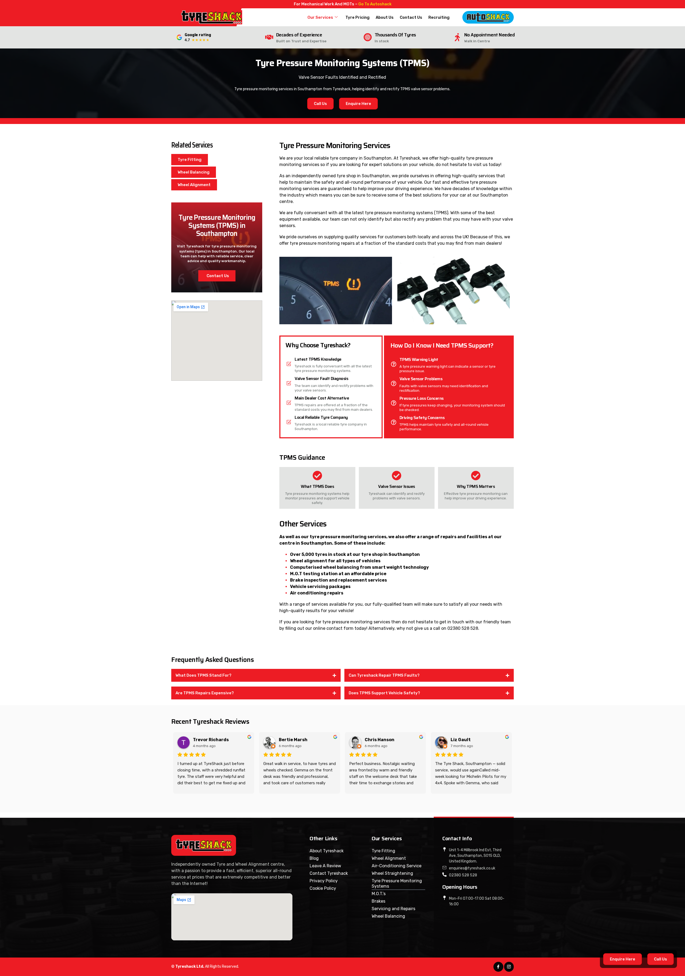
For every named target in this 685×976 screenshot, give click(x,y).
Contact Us (411, 17)
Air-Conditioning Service (396, 865)
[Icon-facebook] (498, 966)
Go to (364, 4)
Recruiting (439, 17)
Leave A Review (325, 865)
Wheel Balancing (388, 916)
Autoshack (380, 4)
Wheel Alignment (389, 858)
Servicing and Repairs (393, 908)
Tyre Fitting (383, 850)
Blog (314, 858)
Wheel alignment (308, 560)
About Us (385, 17)
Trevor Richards (211, 739)
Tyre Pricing (357, 17)
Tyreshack (409, 158)
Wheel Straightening (392, 873)
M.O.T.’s (379, 893)
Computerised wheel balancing (324, 567)
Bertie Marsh (293, 739)
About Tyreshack (327, 850)
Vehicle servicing (309, 586)
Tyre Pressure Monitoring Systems (397, 883)
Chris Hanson (379, 739)
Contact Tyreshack (329, 873)
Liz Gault (461, 739)
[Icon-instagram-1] (509, 966)
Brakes (378, 901)
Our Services (320, 17)
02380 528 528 (462, 628)
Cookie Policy (323, 888)
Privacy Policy (324, 880)
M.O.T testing (305, 573)
